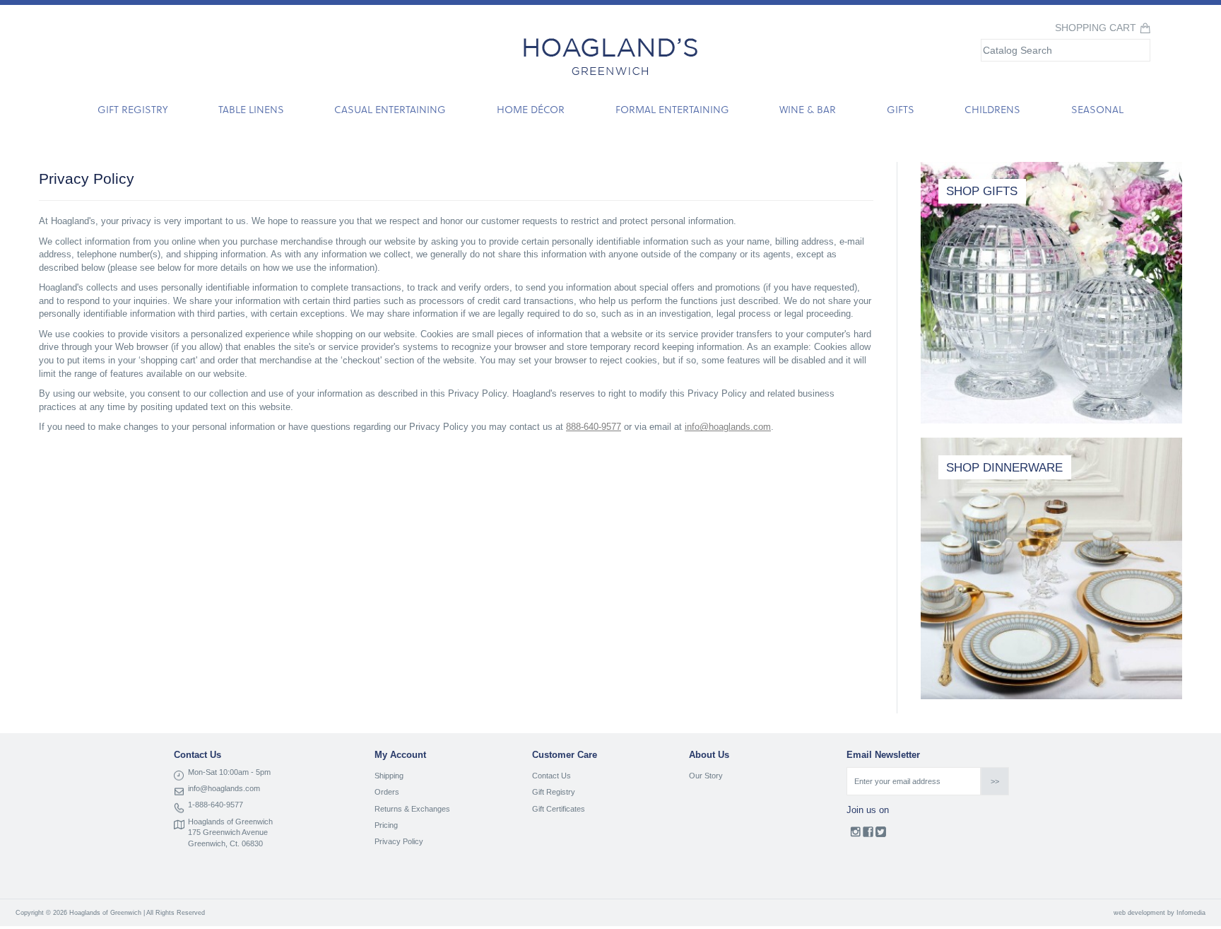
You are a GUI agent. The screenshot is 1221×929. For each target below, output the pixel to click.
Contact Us (551, 775)
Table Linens (251, 109)
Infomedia (1190, 912)
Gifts (900, 109)
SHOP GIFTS (982, 191)
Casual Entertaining (390, 109)
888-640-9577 (593, 426)
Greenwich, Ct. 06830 (225, 843)
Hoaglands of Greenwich (230, 821)
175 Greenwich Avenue (228, 832)
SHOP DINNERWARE (1004, 467)
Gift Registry (132, 109)
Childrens (992, 109)
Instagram (855, 835)
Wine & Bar (807, 109)
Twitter (880, 835)
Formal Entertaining (672, 109)
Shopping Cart (1095, 28)
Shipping (388, 775)
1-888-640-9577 (215, 804)
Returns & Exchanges (412, 809)
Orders (386, 792)
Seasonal (1097, 109)
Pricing (386, 825)
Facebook (868, 835)
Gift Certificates (558, 809)
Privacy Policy (398, 841)
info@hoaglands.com (728, 426)
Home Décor (531, 109)
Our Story (706, 775)
